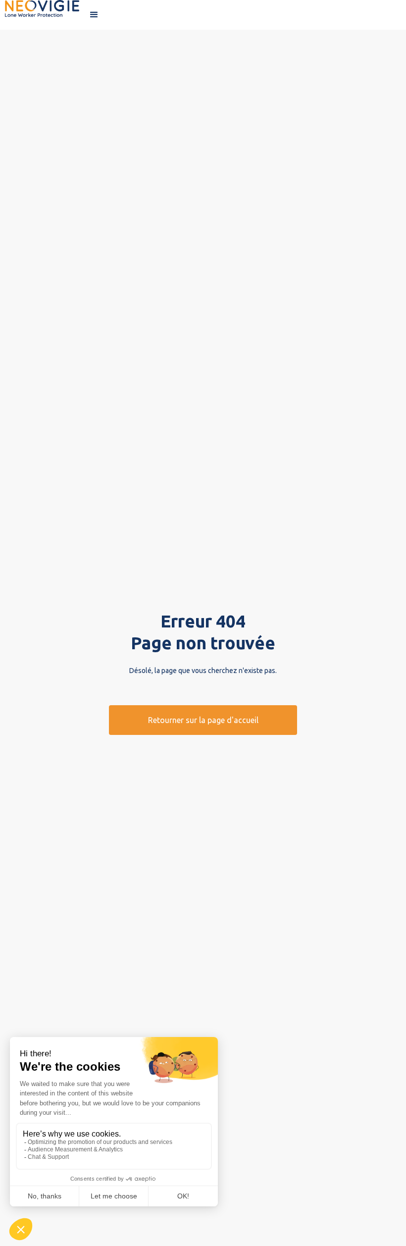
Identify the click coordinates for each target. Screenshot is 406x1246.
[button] (94, 15)
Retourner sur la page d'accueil (203, 720)
